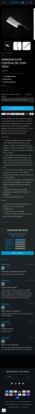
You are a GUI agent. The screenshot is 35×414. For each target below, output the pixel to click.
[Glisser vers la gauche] (2, 46)
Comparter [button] (6, 222)
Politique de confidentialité (24, 401)
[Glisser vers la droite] (33, 46)
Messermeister (12, 401)
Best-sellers (10, 53)
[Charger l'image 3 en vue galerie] (26, 46)
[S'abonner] (27, 377)
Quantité (3, 85)
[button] (4, 3)
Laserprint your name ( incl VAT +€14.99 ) (16, 95)
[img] (5, 265)
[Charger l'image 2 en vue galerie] (17, 46)
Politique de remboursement (12, 404)
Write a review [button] (17, 253)
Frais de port (11, 73)
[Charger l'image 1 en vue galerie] (8, 46)
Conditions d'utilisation (14, 407)
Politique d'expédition (26, 404)
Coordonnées (25, 407)
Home (3, 53)
